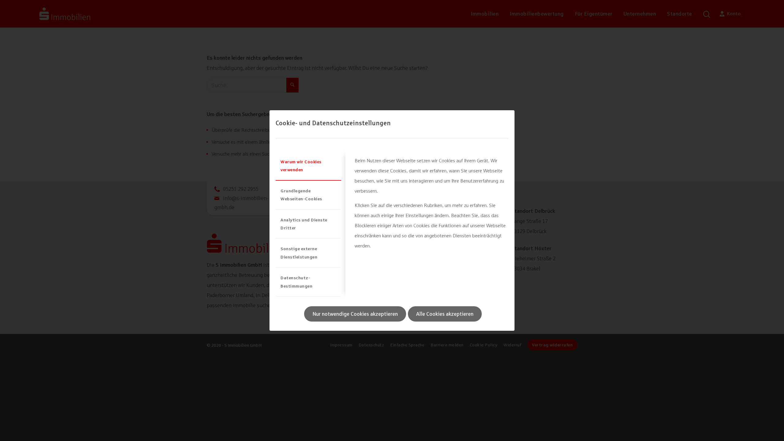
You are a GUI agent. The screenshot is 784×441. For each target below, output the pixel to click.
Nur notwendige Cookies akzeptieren (355, 314)
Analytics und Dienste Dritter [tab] (304, 223)
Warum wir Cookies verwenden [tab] (301, 165)
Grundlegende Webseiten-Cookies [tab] (301, 194)
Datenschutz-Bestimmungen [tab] (296, 281)
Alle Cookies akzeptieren (444, 314)
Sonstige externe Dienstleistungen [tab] (299, 252)
